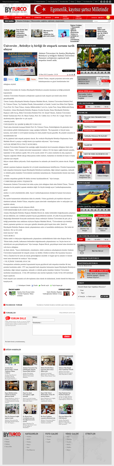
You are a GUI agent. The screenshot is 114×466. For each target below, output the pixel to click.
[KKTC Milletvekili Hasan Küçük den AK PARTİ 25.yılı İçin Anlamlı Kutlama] (90, 37)
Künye (7, 439)
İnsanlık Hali (88, 145)
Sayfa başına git (57, 285)
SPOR (57, 17)
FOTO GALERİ (66, 17)
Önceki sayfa (45, 285)
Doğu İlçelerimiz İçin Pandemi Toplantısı (65, 393)
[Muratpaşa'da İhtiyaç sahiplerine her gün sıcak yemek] (36, 37)
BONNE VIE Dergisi (84, 229)
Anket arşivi (92, 296)
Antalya (29, 436)
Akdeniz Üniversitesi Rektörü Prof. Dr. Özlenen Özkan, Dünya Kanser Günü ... (48, 375)
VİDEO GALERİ (79, 17)
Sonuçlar (82, 296)
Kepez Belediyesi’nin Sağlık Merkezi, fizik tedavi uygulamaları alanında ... (48, 400)
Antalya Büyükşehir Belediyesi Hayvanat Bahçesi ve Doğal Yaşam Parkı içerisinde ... (65, 422)
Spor (28, 447)
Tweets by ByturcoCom (84, 266)
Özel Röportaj (31, 450)
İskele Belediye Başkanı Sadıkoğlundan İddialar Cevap (52, 293)
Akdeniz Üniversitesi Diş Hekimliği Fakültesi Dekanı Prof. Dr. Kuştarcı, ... (12, 421)
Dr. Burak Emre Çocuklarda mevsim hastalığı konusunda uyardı (29, 419)
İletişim (7, 441)
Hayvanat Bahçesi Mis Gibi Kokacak (65, 417)
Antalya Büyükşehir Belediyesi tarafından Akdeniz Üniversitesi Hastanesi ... (28, 375)
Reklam (8, 444)
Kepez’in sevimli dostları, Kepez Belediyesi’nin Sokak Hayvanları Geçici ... (30, 400)
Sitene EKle (9, 446)
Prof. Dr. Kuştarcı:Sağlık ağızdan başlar (12, 417)
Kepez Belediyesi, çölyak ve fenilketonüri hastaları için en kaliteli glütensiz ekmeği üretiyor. (12, 400)
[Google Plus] (31, 80)
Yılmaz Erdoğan (102, 176)
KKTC (28, 17)
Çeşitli (48, 442)
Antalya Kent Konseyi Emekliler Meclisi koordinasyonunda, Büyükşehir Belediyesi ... (11, 377)
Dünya (29, 444)
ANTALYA (18, 17)
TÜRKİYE (37, 17)
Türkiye (29, 442)
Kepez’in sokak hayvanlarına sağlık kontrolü (28, 394)
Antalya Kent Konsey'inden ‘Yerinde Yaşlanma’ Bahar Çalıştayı (25, 293)
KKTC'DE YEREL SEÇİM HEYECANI (96, 154)
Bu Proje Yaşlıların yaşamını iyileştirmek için (48, 417)
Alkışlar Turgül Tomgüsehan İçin (84, 176)
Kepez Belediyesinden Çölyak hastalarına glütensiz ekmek (11, 394)
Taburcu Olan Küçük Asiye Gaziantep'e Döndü (66, 368)
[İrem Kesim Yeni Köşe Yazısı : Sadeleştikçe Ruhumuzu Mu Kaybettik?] (9, 37)
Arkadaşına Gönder (24, 285)
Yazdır (35, 285)
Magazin (69, 439)
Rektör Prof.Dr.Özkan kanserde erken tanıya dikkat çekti (47, 369)
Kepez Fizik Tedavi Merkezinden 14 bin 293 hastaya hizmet (48, 394)
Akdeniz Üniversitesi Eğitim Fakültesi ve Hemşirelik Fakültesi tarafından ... (48, 421)
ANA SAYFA (6, 17)
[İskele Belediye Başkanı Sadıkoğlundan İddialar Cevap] (66, 296)
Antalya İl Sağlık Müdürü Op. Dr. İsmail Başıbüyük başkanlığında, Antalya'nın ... (65, 398)
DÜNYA (48, 17)
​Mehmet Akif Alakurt (102, 229)
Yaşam (48, 439)
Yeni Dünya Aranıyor (90, 127)
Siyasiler (49, 436)
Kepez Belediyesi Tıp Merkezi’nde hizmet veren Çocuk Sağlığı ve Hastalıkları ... (30, 425)
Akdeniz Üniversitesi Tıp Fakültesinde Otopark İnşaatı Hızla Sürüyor (30, 369)
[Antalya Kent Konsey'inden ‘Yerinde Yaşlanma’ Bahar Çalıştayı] (12, 296)
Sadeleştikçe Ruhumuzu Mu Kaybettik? (95, 136)
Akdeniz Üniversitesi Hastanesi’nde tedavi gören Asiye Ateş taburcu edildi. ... (66, 373)
